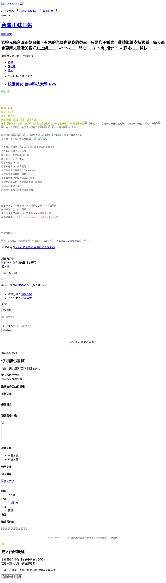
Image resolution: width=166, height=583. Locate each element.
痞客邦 (22, 285)
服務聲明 (114, 537)
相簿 (10, 62)
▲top (4, 303)
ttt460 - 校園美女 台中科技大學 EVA (35, 247)
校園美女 (26, 298)
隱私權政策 (101, 537)
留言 (29, 285)
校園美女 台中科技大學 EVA (32, 84)
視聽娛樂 (26, 294)
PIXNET (58, 537)
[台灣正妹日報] (2, 528)
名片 (10, 70)
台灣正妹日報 (16, 25)
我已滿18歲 (8, 576)
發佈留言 (7, 330)
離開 (19, 576)
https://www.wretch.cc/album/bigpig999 (38, 217)
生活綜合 (28, 56)
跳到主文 (6, 34)
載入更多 (7, 310)
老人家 (5, 266)
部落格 (12, 66)
